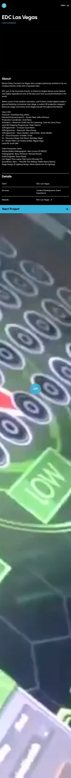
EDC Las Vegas (42, 200)
